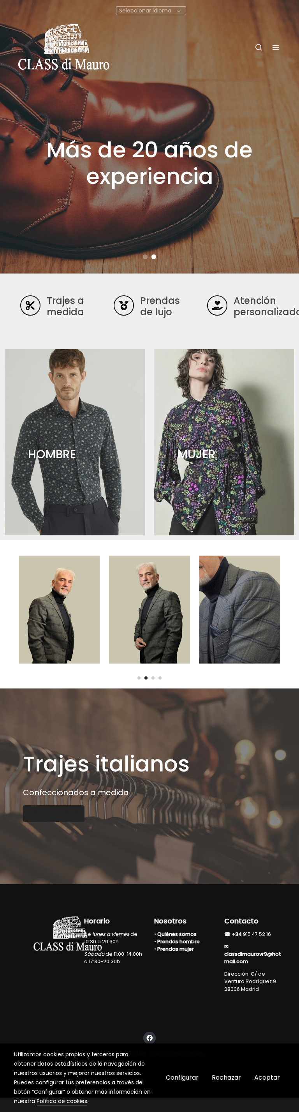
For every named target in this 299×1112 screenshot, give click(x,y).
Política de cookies (62, 1101)
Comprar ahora (54, 813)
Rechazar (226, 1077)
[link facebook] (149, 1037)
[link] (64, 47)
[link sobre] (44, 933)
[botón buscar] (258, 47)
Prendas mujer (175, 949)
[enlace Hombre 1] (86, 441)
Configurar (182, 1077)
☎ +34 (233, 934)
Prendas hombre (179, 941)
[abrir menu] (275, 47)
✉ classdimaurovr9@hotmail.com (252, 954)
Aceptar (267, 1077)
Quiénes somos (177, 934)
